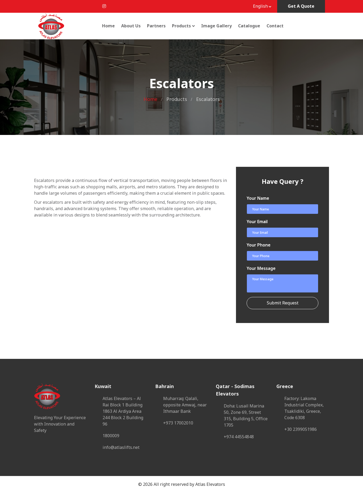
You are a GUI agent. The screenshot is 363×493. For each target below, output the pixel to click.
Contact (275, 26)
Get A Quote (301, 6)
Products (181, 26)
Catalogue (249, 26)
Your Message (261, 268)
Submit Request (282, 303)
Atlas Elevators (210, 484)
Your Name (258, 198)
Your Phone (259, 245)
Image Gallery (216, 26)
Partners (156, 26)
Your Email (257, 221)
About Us (131, 26)
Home (108, 26)
